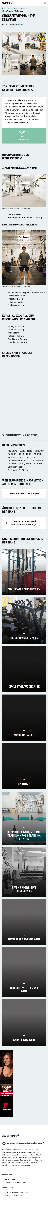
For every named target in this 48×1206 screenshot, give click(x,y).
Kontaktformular (13, 1196)
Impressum (10, 1179)
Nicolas (20, 24)
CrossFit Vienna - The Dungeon (24, 493)
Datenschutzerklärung (16, 1183)
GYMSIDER (7, 3)
